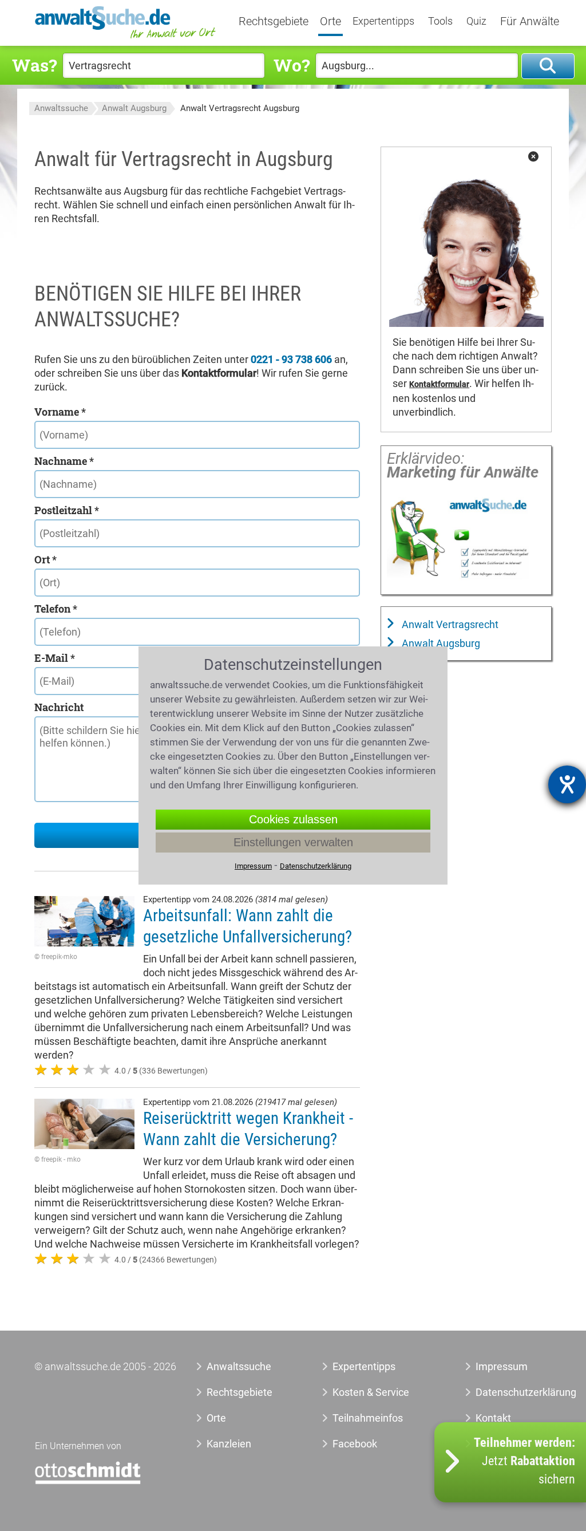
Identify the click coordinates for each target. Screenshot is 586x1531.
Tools (440, 21)
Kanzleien (229, 1444)
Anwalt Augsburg (134, 108)
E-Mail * (54, 658)
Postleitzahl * (66, 510)
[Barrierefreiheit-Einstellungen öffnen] (567, 784)
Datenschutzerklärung (508, 1392)
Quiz (476, 21)
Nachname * (64, 461)
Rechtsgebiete (273, 21)
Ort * (45, 559)
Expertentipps (383, 21)
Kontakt (493, 1418)
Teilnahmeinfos (367, 1418)
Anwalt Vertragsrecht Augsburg (239, 108)
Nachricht (59, 707)
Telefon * (55, 608)
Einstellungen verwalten (293, 842)
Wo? (292, 65)
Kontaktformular (439, 384)
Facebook (354, 1444)
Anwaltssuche (61, 108)
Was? (34, 65)
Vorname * (60, 412)
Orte (330, 21)
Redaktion (498, 1444)
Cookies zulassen (293, 819)
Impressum (502, 1366)
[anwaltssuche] (126, 37)
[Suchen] (548, 66)
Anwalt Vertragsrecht (448, 624)
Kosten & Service (370, 1392)
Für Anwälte (529, 21)
